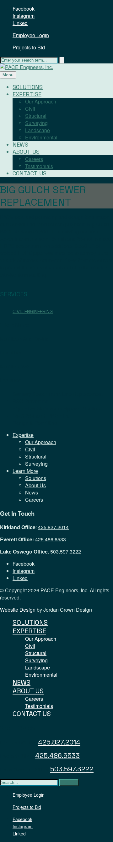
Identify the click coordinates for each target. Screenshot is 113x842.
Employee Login (31, 35)
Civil (30, 108)
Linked (20, 23)
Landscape (37, 130)
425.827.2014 (53, 527)
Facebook (24, 8)
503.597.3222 (65, 551)
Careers (34, 159)
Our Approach (40, 101)
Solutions (28, 87)
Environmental (41, 137)
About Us (26, 151)
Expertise (27, 94)
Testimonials (39, 166)
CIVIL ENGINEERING (33, 311)
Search (69, 782)
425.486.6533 (50, 539)
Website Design (17, 609)
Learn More (25, 470)
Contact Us (29, 173)
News (20, 144)
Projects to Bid (29, 47)
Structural (35, 115)
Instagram (24, 15)
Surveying (36, 123)
